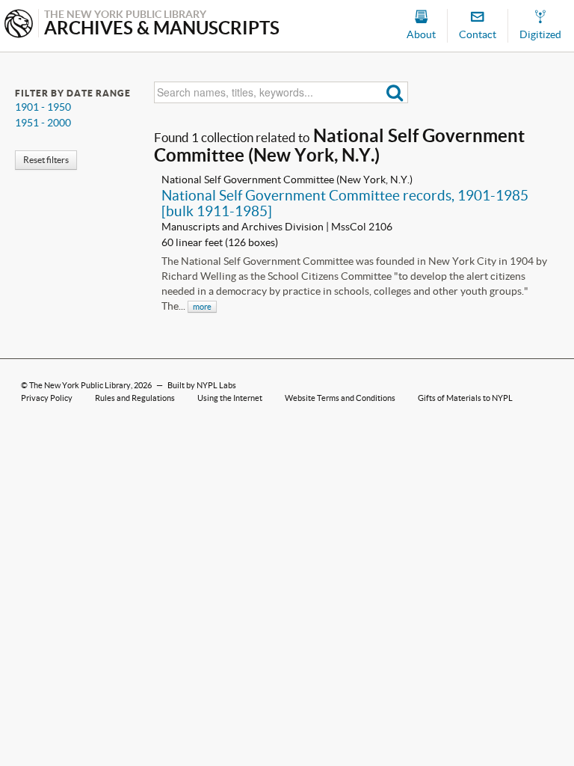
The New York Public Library (80, 385)
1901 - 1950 (43, 107)
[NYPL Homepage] (18, 25)
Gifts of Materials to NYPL (465, 397)
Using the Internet (229, 397)
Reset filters (46, 160)
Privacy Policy (46, 397)
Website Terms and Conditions (340, 397)
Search (395, 92)
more (202, 306)
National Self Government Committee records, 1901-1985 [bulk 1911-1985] (344, 203)
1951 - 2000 (43, 123)
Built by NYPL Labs (201, 385)
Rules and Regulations (135, 397)
